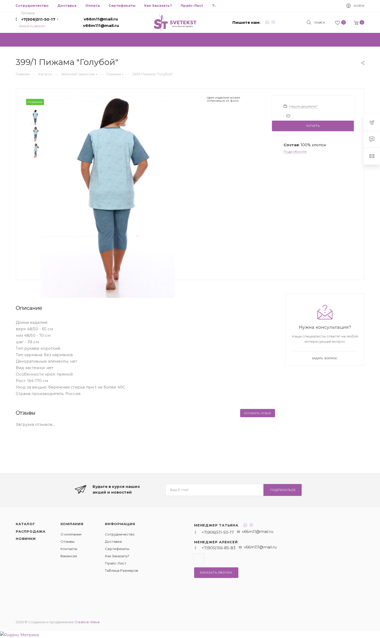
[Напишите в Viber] (273, 23)
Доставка (113, 541)
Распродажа (30, 531)
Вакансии (68, 556)
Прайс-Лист (115, 563)
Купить (313, 126)
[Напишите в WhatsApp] (267, 23)
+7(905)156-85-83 (218, 547)
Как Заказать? (117, 556)
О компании (70, 534)
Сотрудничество (120, 534)
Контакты (68, 549)
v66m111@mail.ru (101, 25)
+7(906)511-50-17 (38, 19)
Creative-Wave (87, 622)
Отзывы (67, 541)
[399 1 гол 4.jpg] (108, 196)
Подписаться (282, 490)
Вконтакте (198, 559)
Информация (120, 524)
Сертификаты (117, 549)
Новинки (26, 539)
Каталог (25, 524)
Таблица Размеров (121, 570)
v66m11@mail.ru (101, 19)
